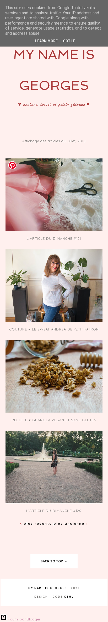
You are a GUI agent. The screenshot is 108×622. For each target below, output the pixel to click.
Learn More (46, 41)
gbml (69, 596)
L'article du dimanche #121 (54, 238)
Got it (69, 41)
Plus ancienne (69, 523)
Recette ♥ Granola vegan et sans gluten (54, 420)
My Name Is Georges (47, 588)
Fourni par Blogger (23, 619)
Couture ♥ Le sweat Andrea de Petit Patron (54, 329)
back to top (52, 561)
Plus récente (37, 523)
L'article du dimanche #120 (54, 511)
